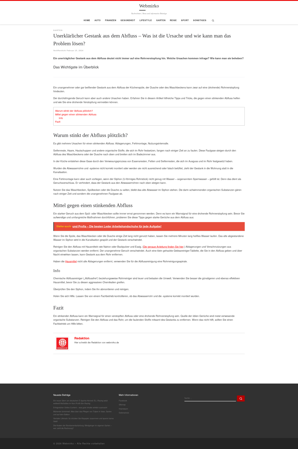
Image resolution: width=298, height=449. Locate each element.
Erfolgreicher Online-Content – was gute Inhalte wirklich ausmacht (80, 407)
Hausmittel (71, 261)
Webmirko (68, 443)
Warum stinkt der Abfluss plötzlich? (74, 110)
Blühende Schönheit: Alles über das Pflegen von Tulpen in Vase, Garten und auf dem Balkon (82, 413)
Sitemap (122, 404)
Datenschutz (124, 412)
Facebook (123, 400)
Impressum (123, 408)
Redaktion (81, 338)
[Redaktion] (62, 343)
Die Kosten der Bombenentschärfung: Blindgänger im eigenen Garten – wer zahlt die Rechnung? (82, 427)
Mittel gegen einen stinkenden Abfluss (75, 114)
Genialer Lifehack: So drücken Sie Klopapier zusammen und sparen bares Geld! (83, 420)
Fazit (57, 121)
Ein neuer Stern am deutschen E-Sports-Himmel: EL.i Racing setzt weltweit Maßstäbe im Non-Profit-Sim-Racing (80, 402)
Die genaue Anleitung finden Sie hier (163, 246)
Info (61, 118)
